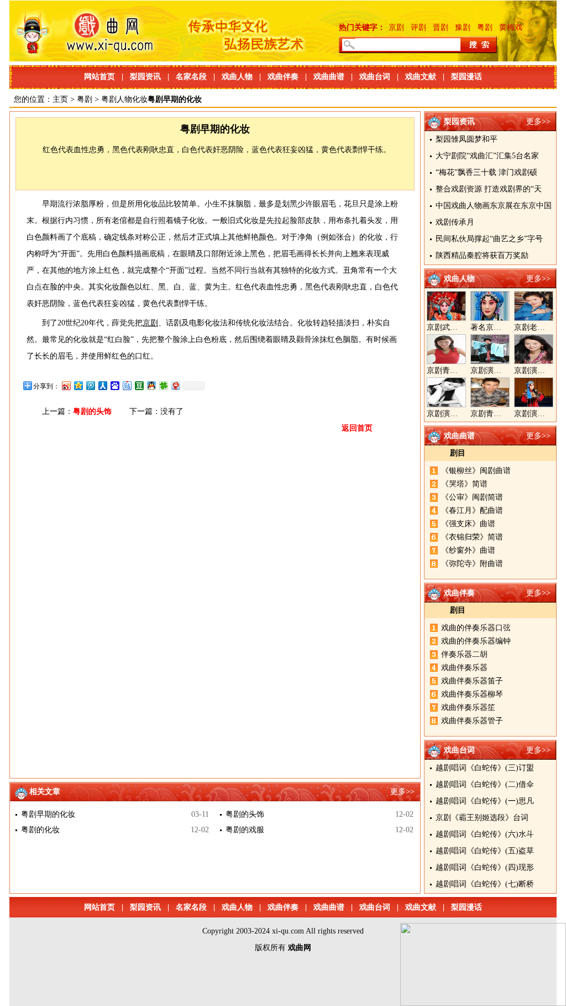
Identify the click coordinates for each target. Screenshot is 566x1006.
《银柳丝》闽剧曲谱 (476, 470)
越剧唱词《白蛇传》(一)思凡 (485, 801)
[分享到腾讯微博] (90, 385)
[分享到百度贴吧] (126, 385)
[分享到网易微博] (175, 385)
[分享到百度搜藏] (114, 385)
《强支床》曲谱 (468, 524)
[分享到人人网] (102, 385)
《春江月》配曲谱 (472, 510)
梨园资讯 (145, 76)
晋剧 (440, 27)
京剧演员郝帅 (493, 370)
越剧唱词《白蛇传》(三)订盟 (485, 768)
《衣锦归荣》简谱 (472, 537)
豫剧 (462, 27)
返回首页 (357, 428)
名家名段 (191, 76)
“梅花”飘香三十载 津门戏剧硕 (486, 172)
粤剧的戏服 (245, 830)
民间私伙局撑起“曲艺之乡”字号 (489, 239)
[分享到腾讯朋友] (163, 385)
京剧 (396, 27)
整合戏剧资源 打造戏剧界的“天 (489, 189)
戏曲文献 (420, 76)
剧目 (457, 453)
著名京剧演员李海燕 (505, 327)
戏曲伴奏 (283, 76)
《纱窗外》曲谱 (468, 550)
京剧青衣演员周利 (458, 370)
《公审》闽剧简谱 (472, 497)
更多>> (538, 121)
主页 (60, 99)
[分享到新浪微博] (66, 385)
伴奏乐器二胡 (464, 654)
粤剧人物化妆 (124, 99)
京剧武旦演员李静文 (461, 327)
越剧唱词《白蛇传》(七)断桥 (485, 884)
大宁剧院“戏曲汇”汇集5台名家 (487, 156)
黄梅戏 (510, 27)
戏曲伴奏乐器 (464, 667)
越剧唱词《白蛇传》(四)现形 (485, 867)
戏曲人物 (237, 76)
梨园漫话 (466, 76)
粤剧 (484, 27)
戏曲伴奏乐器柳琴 (472, 694)
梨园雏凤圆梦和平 (466, 139)
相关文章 (44, 791)
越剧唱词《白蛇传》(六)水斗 (485, 834)
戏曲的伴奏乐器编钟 (476, 641)
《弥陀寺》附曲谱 (472, 563)
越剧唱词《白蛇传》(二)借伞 (485, 784)
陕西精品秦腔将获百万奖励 (482, 255)
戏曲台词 (374, 76)
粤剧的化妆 (40, 830)
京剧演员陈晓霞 (454, 413)
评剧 (418, 27)
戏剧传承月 (455, 222)
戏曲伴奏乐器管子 (472, 721)
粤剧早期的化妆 (48, 814)
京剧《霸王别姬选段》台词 (482, 817)
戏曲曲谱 (328, 76)
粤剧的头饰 (92, 411)
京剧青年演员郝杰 (501, 413)
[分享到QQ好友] (151, 385)
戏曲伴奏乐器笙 (468, 707)
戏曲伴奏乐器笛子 (472, 681)
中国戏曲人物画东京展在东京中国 (494, 205)
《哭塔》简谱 (464, 484)
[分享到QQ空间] (78, 385)
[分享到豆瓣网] (139, 385)
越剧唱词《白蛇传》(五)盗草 (485, 851)
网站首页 (99, 76)
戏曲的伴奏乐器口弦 (476, 628)
